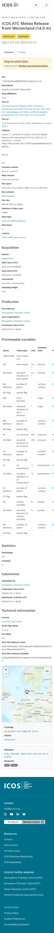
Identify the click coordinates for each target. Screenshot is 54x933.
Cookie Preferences (14, 918)
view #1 (5, 171)
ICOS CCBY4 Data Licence (14, 237)
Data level (7, 225)
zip (3, 638)
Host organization (11, 317)
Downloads (7, 552)
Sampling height (10, 287)
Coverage (8, 727)
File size (6, 200)
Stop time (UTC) (10, 270)
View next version (10, 179)
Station (5, 254)
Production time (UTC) (13, 325)
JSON (7, 753)
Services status (12, 850)
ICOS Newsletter (12, 862)
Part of (5, 101)
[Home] (10, 5)
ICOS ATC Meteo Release (13, 220)
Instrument (7, 279)
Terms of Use (11, 907)
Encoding (6, 634)
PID (3, 77)
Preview (22, 52)
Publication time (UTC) (13, 589)
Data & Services (18, 17)
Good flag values (10, 625)
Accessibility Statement (16, 924)
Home (4, 17)
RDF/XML (15, 753)
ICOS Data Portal (37, 17)
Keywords (9, 761)
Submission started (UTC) (14, 597)
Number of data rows (12, 208)
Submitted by (8, 580)
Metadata (9, 749)
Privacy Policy (11, 913)
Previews (6, 560)
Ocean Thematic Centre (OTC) (20, 889)
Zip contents (8, 192)
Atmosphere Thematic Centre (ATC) (23, 877)
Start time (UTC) (10, 262)
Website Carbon (31, 822)
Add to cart (9, 36)
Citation (6, 130)
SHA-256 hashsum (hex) (13, 642)
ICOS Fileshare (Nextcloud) (18, 856)
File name (6, 183)
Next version (8, 175)
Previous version (10, 167)
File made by (8, 308)
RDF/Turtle (26, 753)
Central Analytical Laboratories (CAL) (23, 894)
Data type (6, 216)
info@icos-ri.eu (12, 808)
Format (5, 617)
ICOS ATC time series (12, 621)
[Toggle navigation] (46, 5)
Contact (8, 839)
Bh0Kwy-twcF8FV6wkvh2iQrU (33, 66)
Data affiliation (9, 93)
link (39, 81)
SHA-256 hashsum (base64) (15, 653)
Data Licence (11, 845)
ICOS (4, 97)
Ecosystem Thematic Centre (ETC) (22, 883)
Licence (5, 233)
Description (7, 85)
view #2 (14, 171)
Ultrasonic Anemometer (13, 283)
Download (23, 36)
